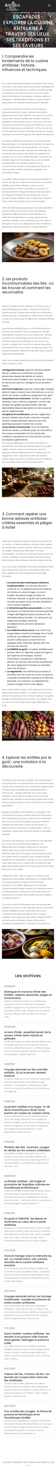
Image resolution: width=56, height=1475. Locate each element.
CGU (29, 1465)
